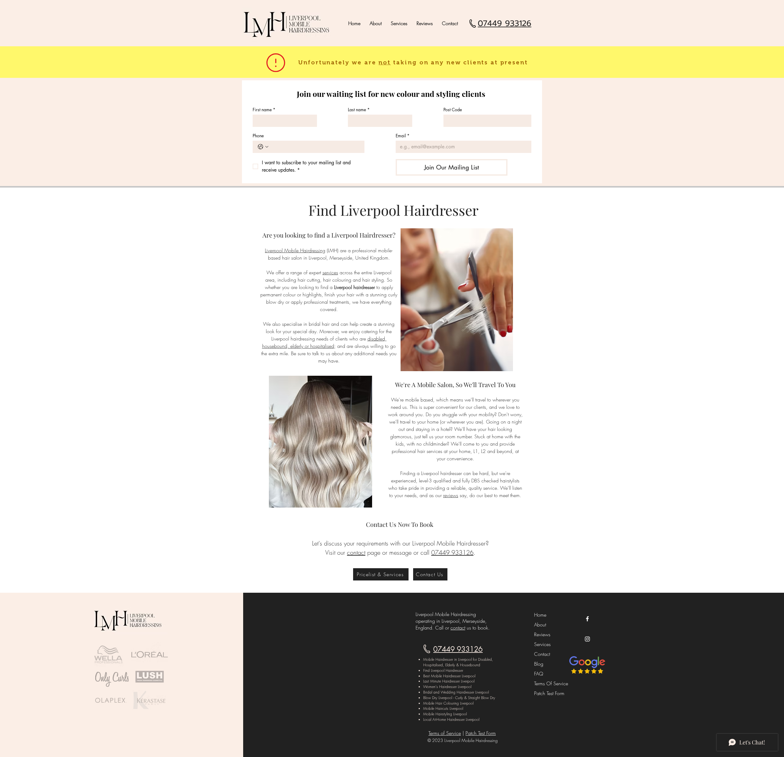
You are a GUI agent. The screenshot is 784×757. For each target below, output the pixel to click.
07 (435, 552)
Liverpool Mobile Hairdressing (295, 250)
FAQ (538, 673)
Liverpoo (343, 235)
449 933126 (456, 552)
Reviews (542, 634)
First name (264, 109)
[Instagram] (587, 639)
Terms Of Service (548, 683)
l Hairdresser (374, 235)
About (540, 624)
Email (402, 135)
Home (540, 614)
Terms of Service (444, 733)
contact (457, 627)
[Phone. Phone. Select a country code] (263, 146)
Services (542, 644)
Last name (359, 109)
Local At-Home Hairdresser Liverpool (451, 719)
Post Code (452, 109)
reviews (450, 495)
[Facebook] (587, 618)
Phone (258, 135)
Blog (538, 663)
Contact (542, 654)
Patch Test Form (548, 693)
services (330, 272)
